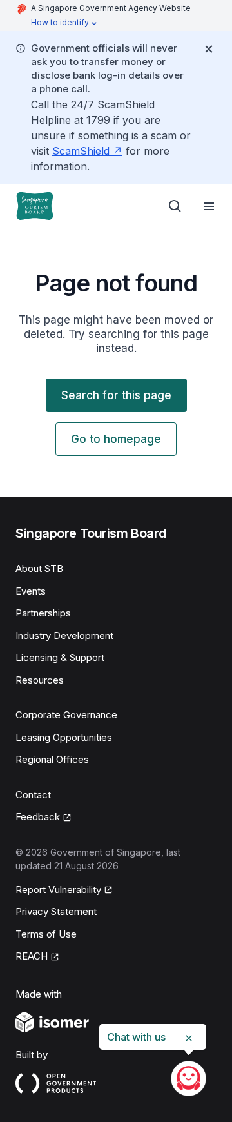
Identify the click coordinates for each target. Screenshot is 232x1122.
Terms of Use (46, 934)
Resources (39, 680)
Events (30, 591)
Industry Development (64, 635)
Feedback (37, 817)
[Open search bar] (175, 206)
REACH (31, 956)
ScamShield (81, 150)
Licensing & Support (59, 657)
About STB (39, 568)
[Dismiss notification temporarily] (208, 49)
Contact (33, 795)
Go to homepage (116, 439)
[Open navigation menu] (208, 206)
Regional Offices (52, 759)
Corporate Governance (66, 715)
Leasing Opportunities (63, 737)
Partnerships (43, 613)
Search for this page (116, 395)
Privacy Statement (56, 911)
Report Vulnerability (58, 889)
